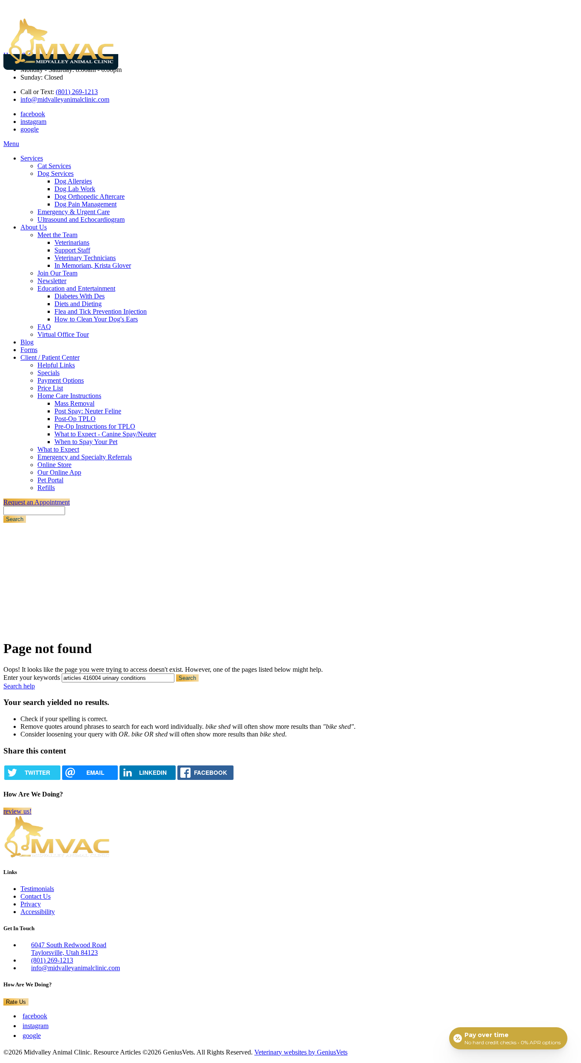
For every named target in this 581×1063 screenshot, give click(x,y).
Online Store (54, 464)
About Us (33, 227)
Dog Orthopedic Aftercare (89, 196)
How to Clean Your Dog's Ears (96, 319)
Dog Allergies (73, 181)
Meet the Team (57, 234)
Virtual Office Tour (63, 334)
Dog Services (55, 173)
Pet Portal (50, 480)
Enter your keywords (31, 677)
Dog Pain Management (85, 204)
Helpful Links (56, 365)
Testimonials (37, 888)
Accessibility (37, 911)
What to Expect (58, 449)
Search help (19, 686)
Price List (50, 388)
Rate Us (16, 1002)
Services (31, 158)
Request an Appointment (36, 502)
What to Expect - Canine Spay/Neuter (105, 434)
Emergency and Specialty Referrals (84, 457)
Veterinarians (71, 242)
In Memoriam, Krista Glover (92, 265)
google (29, 129)
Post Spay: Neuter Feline (87, 411)
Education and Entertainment (76, 288)
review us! (17, 811)
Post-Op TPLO (75, 418)
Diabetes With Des (79, 296)
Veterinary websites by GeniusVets (300, 1052)
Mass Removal (74, 403)
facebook (32, 113)
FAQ (44, 326)
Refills (46, 487)
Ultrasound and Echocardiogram (81, 219)
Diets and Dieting (78, 303)
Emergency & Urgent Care (73, 211)
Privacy (30, 904)
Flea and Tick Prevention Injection (100, 311)
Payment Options (60, 380)
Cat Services (54, 165)
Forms (28, 349)
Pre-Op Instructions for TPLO (94, 426)
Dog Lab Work (74, 188)
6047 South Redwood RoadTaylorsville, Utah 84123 (68, 948)
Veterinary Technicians (85, 257)
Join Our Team (57, 273)
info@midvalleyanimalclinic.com (64, 99)
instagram (33, 121)
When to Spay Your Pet (85, 441)
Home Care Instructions (69, 395)
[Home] (61, 62)
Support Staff (72, 250)
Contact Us (35, 896)
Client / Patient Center (50, 357)
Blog (27, 342)
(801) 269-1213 (77, 91)
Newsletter (51, 280)
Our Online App (59, 472)
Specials (48, 372)
